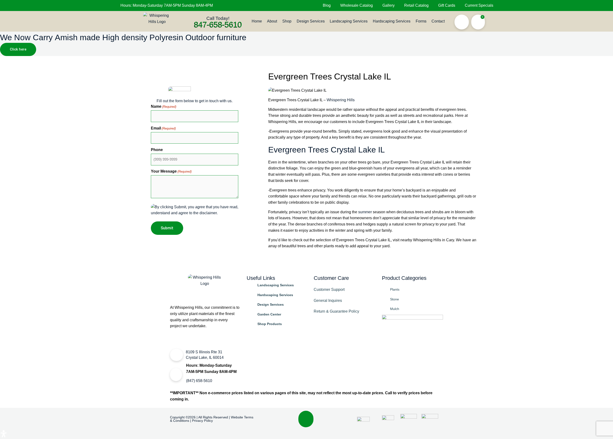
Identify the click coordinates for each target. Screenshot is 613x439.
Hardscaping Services (391, 21)
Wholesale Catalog (356, 5)
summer (365, 212)
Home (257, 21)
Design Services (311, 21)
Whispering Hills (341, 100)
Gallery (388, 5)
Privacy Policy (202, 420)
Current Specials (479, 5)
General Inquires (328, 300)
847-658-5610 (218, 24)
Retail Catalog (416, 5)
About (272, 21)
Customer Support (329, 289)
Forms (421, 21)
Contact (438, 21)
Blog (327, 5)
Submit (167, 228)
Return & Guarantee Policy (336, 311)
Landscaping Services (349, 21)
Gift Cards (446, 5)
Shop (286, 21)
